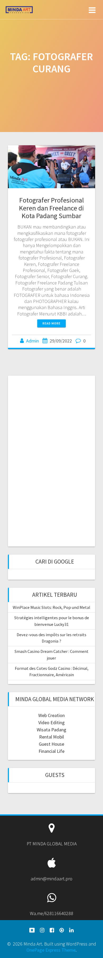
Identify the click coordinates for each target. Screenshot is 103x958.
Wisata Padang (51, 730)
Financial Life (51, 751)
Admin (32, 341)
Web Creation (51, 715)
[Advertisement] (51, 460)
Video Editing (51, 722)
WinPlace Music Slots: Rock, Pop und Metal (51, 607)
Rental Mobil (51, 737)
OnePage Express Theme (51, 950)
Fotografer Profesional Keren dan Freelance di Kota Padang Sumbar (51, 208)
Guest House (51, 744)
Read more (51, 323)
